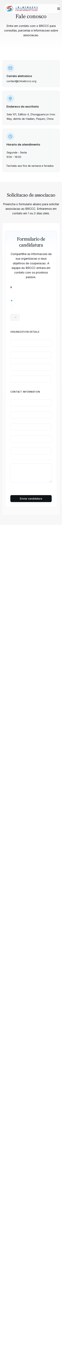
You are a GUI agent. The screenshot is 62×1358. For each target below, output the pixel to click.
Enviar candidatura (31, 498)
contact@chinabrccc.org (21, 81)
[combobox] (15, 317)
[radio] (11, 300)
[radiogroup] (31, 303)
